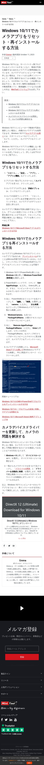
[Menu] (40, 2)
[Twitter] (6, 720)
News (11, 19)
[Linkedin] (11, 720)
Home (4, 19)
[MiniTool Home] (7, 2)
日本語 (6, 58)
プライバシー (19, 746)
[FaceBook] (2, 720)
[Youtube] (15, 720)
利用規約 (26, 746)
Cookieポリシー (13, 760)
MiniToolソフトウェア (20, 89)
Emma (8, 54)
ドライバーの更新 (22, 469)
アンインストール (29, 256)
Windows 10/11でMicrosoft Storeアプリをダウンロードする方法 (21, 229)
